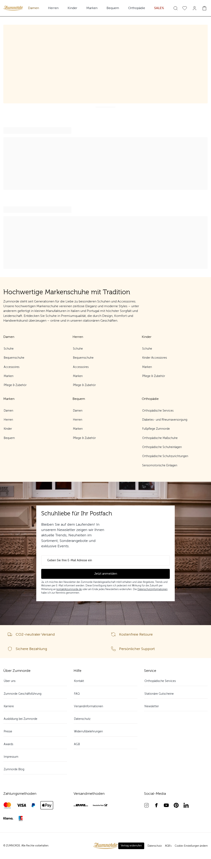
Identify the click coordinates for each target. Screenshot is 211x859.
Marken (91, 8)
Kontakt (79, 681)
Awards (8, 744)
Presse (8, 731)
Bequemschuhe (14, 357)
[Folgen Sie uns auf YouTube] (166, 805)
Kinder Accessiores (154, 357)
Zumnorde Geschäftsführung (22, 693)
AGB (77, 744)
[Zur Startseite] (13, 8)
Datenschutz (82, 718)
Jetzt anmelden (105, 573)
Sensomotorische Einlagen (159, 465)
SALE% (159, 8)
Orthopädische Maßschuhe (160, 438)
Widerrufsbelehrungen (88, 731)
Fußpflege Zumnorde (156, 428)
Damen (33, 8)
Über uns (9, 681)
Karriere (9, 706)
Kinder (72, 8)
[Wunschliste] (184, 8)
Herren (53, 8)
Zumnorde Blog (14, 769)
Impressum (11, 756)
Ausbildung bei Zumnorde (20, 718)
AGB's (168, 845)
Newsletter (151, 706)
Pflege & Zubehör (15, 385)
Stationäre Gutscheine (159, 693)
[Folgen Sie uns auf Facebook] (156, 805)
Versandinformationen (88, 706)
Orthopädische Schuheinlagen (162, 447)
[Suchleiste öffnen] (175, 8)
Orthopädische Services (157, 410)
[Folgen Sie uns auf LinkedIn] (186, 805)
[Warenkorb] (204, 8)
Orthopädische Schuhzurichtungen (165, 456)
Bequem (113, 8)
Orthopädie (136, 8)
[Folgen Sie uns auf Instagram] (146, 805)
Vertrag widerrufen (131, 845)
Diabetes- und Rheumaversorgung (164, 419)
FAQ (77, 693)
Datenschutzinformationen (152, 589)
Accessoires (11, 367)
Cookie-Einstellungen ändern (191, 845)
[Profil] (194, 8)
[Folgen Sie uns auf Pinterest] (176, 805)
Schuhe (9, 348)
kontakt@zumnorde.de (69, 589)
